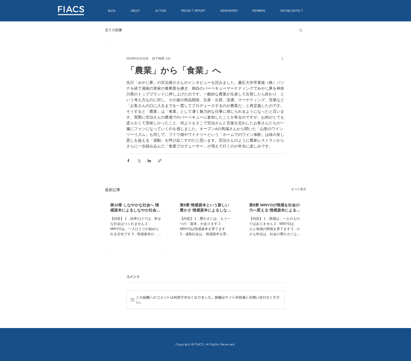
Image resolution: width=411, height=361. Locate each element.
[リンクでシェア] (160, 161)
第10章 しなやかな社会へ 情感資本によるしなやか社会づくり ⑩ (135, 208)
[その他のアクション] (282, 58)
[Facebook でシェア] (128, 161)
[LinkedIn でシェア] (149, 161)
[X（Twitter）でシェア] (139, 161)
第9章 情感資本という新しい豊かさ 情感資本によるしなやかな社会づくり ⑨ (205, 208)
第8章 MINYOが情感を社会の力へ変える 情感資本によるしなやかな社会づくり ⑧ (274, 208)
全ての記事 (113, 30)
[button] (301, 30)
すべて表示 (298, 189)
